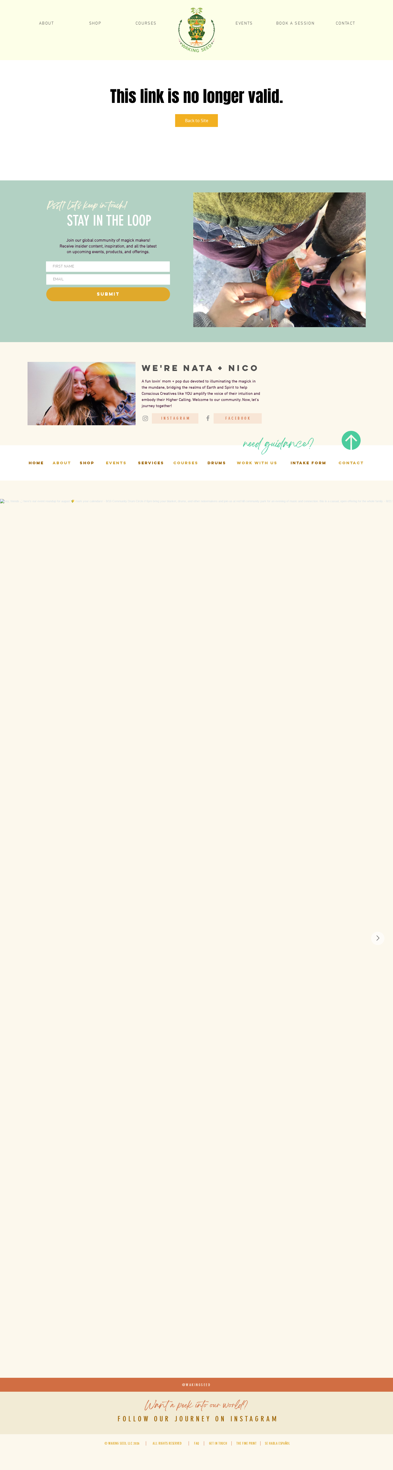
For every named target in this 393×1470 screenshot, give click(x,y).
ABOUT (62, 462)
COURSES (185, 462)
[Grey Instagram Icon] (145, 418)
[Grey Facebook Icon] (207, 418)
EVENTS (116, 462)
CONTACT (351, 462)
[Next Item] (377, 938)
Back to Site (196, 120)
